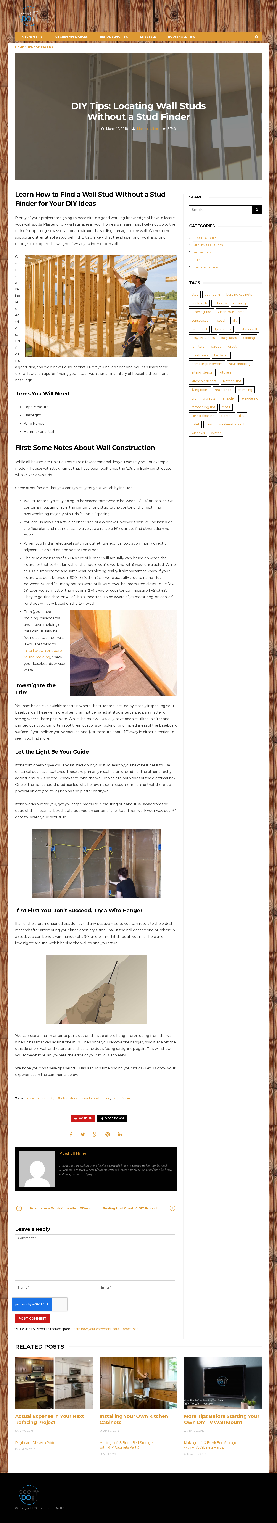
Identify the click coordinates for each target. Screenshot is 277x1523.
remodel (228, 398)
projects (209, 398)
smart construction (95, 1098)
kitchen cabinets (204, 381)
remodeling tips (203, 407)
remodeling (249, 398)
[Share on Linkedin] (120, 1134)
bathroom (212, 295)
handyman (200, 355)
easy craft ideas (203, 338)
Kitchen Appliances (71, 36)
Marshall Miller (147, 129)
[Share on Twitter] (82, 1134)
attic (195, 295)
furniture (198, 346)
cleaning (239, 303)
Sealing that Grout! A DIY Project (130, 1208)
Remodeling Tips (114, 36)
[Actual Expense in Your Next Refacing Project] (54, 1383)
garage (216, 346)
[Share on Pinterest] (107, 1134)
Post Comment (33, 1318)
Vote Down (114, 1118)
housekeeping (240, 364)
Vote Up (85, 1118)
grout (232, 346)
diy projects (222, 329)
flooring (249, 338)
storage (226, 416)
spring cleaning (203, 416)
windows (198, 433)
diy (52, 1098)
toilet (195, 424)
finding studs (68, 1098)
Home (19, 47)
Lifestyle (148, 36)
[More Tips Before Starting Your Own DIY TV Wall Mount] (223, 1383)
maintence (223, 390)
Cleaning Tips (201, 312)
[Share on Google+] (95, 1134)
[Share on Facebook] (71, 1134)
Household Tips (181, 36)
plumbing (245, 390)
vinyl (209, 424)
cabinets (220, 303)
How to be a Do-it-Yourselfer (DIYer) (60, 1208)
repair (226, 407)
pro (194, 398)
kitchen (225, 372)
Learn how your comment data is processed (105, 1329)
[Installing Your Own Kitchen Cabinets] (138, 1383)
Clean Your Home (231, 312)
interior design (202, 372)
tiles (242, 416)
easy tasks (229, 338)
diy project (199, 329)
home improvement (207, 364)
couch (221, 320)
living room (200, 390)
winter (216, 433)
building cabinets (239, 295)
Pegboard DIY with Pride (35, 1443)
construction (36, 1098)
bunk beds (199, 303)
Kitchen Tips (32, 36)
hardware (221, 355)
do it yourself (247, 329)
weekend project (232, 424)
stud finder (122, 1098)
